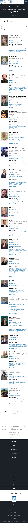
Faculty (11, 39)
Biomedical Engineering (20, 269)
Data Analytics (12, 163)
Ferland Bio (12, 294)
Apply (14, 504)
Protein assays (20, 273)
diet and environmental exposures (16, 326)
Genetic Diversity (22, 182)
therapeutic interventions (21, 252)
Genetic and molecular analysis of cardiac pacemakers (16, 124)
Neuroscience (18, 90)
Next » (15, 414)
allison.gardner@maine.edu (15, 395)
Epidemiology (23, 163)
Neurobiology (12, 89)
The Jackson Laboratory (16, 176)
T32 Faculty (22, 142)
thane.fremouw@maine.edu (15, 340)
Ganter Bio (12, 367)
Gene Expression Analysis (19, 272)
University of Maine (14, 62)
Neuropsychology (13, 213)
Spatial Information (13, 201)
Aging (10, 45)
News (14, 469)
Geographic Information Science (15, 164)
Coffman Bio (12, 53)
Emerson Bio (12, 254)
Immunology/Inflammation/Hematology (17, 48)
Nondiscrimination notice (14, 509)
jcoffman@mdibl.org (13, 42)
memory (11, 346)
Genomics (11, 46)
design (22, 231)
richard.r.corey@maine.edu (14, 63)
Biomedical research (13, 270)
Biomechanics (12, 269)
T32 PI (22, 90)
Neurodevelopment (19, 89)
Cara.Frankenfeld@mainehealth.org (16, 325)
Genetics (24, 125)
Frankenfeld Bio (13, 332)
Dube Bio (11, 166)
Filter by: (3, 29)
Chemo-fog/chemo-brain (22, 345)
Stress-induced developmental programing (17, 51)
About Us (14, 445)
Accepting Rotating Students (15, 231)
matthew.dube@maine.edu (14, 158)
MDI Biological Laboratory (16, 41)
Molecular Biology (13, 273)
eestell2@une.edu (12, 265)
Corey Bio (12, 70)
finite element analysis (17, 232)
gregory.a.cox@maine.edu (14, 84)
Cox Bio (11, 92)
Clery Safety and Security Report (14, 515)
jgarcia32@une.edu (13, 377)
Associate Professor (14, 174)
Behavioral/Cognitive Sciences (18, 87)
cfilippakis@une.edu (13, 306)
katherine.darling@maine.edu (15, 104)
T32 (14, 465)
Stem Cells (17, 142)
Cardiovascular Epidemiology (15, 212)
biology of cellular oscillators (15, 122)
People (14, 461)
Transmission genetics (17, 184)
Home (14, 441)
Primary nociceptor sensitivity (16, 365)
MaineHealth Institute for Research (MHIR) (16, 323)
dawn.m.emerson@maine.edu (15, 246)
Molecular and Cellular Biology (15, 49)
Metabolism (16, 381)
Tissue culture (15, 275)
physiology (16, 251)
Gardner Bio (12, 404)
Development (15, 45)
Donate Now (14, 473)
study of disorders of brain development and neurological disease (16, 291)
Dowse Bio (12, 129)
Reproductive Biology (18, 183)
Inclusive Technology (18, 67)
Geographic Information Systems (20, 199)
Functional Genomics (22, 45)
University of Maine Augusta (17, 157)
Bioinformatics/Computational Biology (17, 161)
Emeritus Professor (14, 116)
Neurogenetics (12, 90)
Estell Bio (12, 276)
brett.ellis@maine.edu (13, 228)
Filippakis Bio (13, 313)
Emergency (14, 518)
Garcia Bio (12, 385)
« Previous (5, 411)
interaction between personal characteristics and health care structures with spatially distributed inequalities (17, 329)
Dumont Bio (12, 186)
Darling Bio (12, 107)
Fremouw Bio (13, 348)
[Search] (26, 27)
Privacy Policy (14, 512)
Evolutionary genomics (14, 182)
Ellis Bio (11, 235)
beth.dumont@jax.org (13, 177)
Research (14, 457)
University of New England (16, 263)
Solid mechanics (16, 234)
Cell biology (20, 270)
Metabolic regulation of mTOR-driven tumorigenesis (17, 310)
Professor (12, 193)
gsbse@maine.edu (14, 437)
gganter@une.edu (12, 360)
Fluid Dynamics (15, 271)
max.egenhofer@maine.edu (14, 196)
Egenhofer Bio (13, 203)
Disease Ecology (12, 401)
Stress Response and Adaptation (17, 50)
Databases (18, 163)
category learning (13, 345)
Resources (14, 453)
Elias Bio (11, 215)
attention (11, 344)
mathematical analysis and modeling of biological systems (17, 127)
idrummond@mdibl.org (14, 139)
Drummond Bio (13, 143)
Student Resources (14, 507)
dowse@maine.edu (13, 119)
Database (11, 199)
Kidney (16, 140)
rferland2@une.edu (13, 287)
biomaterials (23, 268)
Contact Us (14, 477)
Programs (14, 449)
